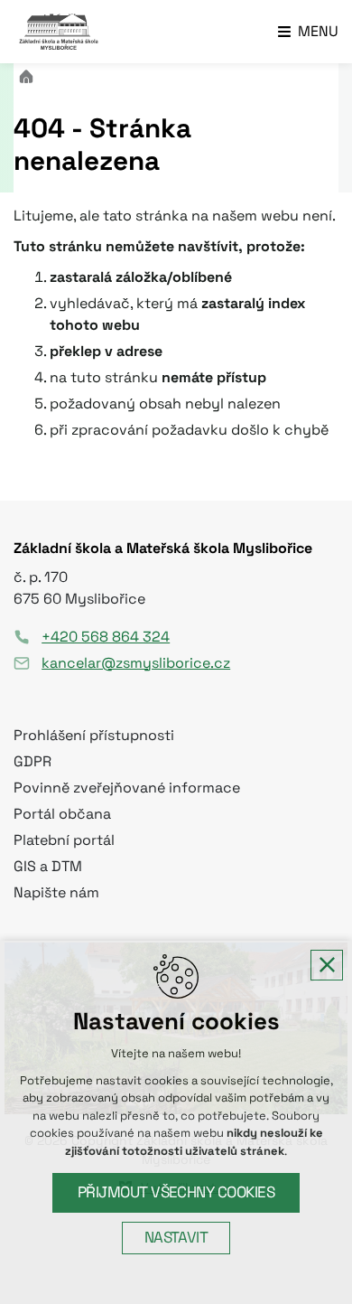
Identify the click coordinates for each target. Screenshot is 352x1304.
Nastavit (176, 1237)
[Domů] (30, 74)
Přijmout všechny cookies (176, 1192)
